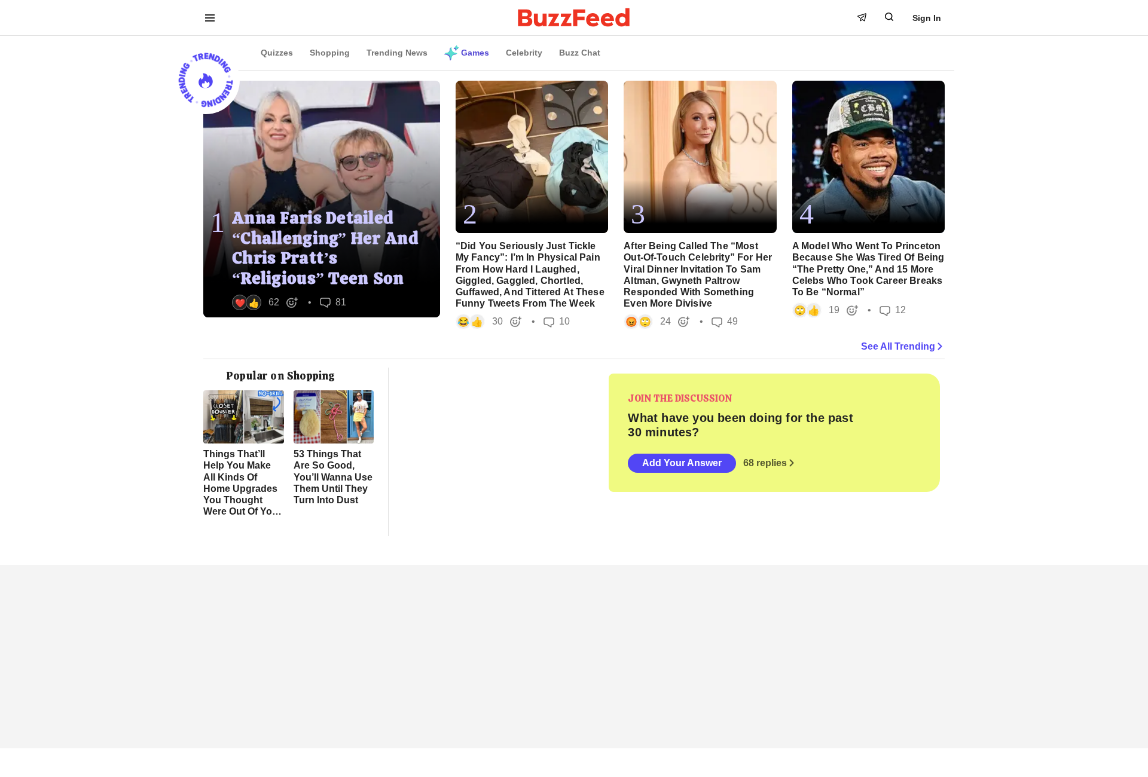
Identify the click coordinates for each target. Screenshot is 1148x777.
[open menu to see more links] (210, 18)
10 (557, 322)
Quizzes (277, 52)
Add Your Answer (682, 463)
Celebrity (524, 52)
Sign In (926, 18)
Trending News (397, 52)
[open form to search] (889, 17)
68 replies (765, 463)
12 (893, 311)
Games (475, 52)
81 (333, 302)
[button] (265, 302)
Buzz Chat (579, 52)
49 (725, 322)
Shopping (330, 52)
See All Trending (898, 346)
